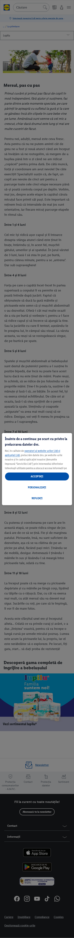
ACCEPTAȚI (37, 476)
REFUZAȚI (37, 498)
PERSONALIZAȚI (37, 487)
